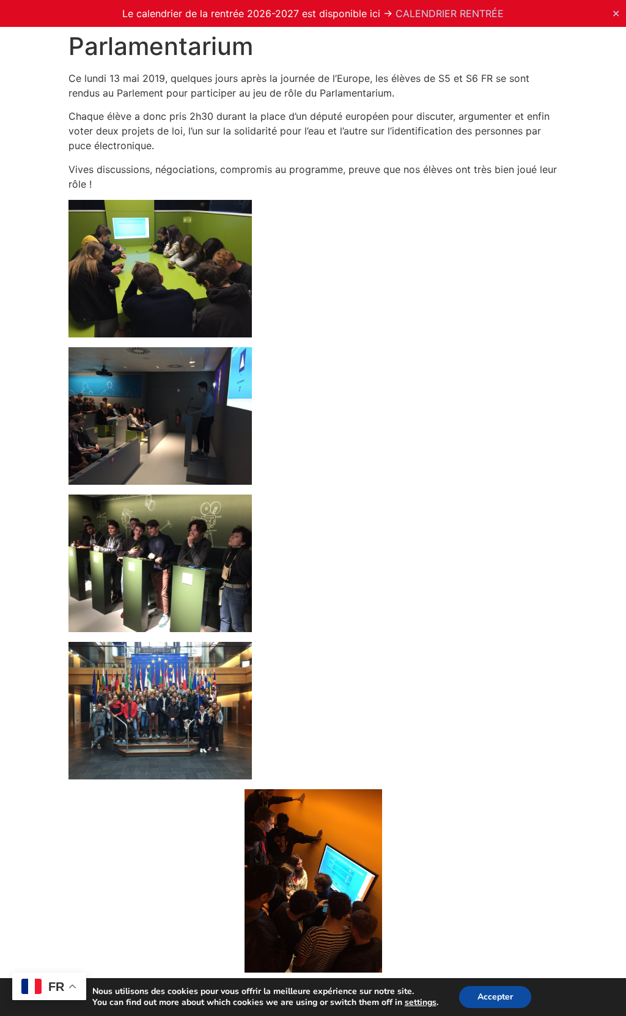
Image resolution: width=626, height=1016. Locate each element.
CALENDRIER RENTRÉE (450, 13)
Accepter (495, 997)
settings (420, 1002)
